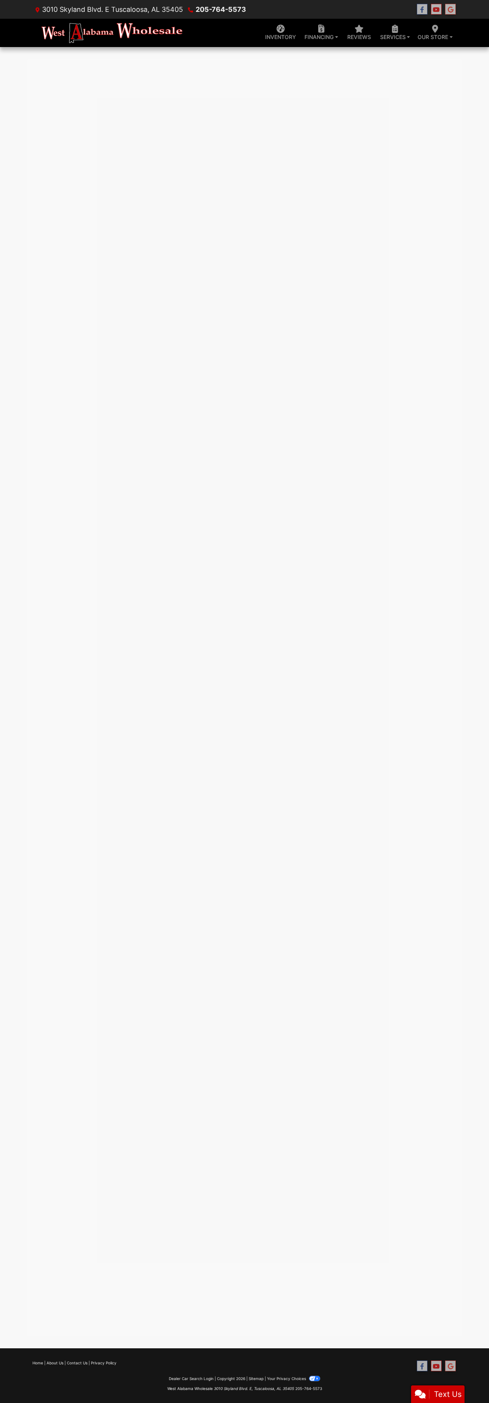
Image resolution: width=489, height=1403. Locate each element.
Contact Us (77, 1363)
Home (37, 1363)
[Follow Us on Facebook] (422, 9)
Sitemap (256, 1378)
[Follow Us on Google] (450, 9)
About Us (55, 1363)
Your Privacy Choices (287, 1378)
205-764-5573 (221, 9)
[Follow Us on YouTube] (436, 9)
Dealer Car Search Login (191, 1378)
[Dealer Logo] (113, 33)
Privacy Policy (104, 1363)
